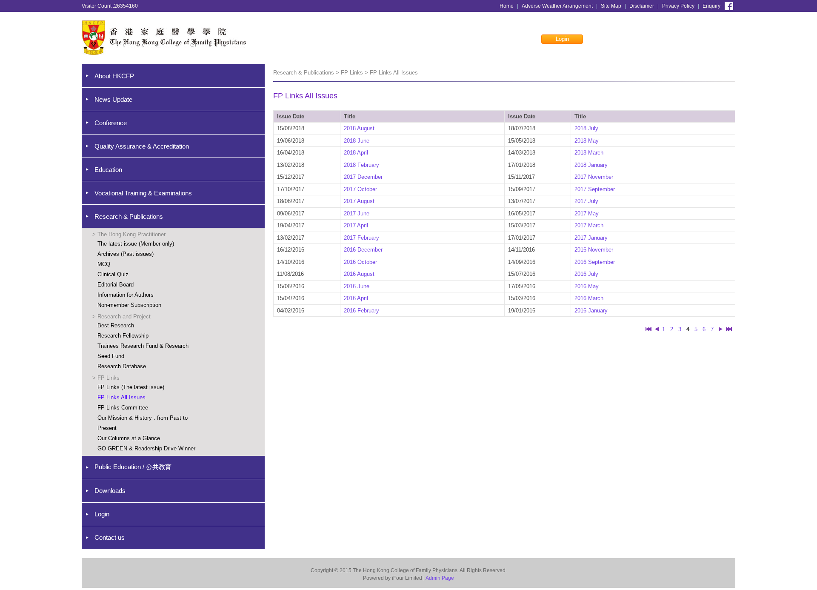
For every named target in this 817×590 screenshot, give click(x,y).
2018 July (586, 128)
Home (507, 6)
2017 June (356, 213)
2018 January (591, 165)
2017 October (360, 189)
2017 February (361, 238)
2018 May (586, 140)
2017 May (586, 213)
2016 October (360, 262)
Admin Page (440, 578)
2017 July (586, 201)
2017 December (363, 177)
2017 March (588, 225)
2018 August (359, 128)
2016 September (594, 262)
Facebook (729, 5)
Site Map (611, 6)
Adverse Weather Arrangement (557, 6)
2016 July (586, 274)
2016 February (361, 310)
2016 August (359, 274)
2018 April (356, 152)
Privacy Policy (678, 6)
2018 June (356, 140)
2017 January (591, 238)
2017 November (593, 177)
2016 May (586, 286)
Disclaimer (641, 6)
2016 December (363, 249)
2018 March (588, 152)
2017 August (359, 201)
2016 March (588, 298)
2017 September (594, 189)
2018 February (361, 165)
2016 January (591, 310)
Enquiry (711, 6)
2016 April (356, 298)
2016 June (356, 286)
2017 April (356, 225)
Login (562, 39)
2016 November (593, 249)
